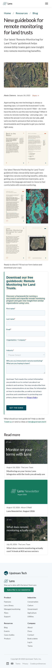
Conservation (33, 602)
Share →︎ (35, 95)
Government (33, 609)
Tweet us (8, 421)
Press (30, 631)
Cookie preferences (38, 664)
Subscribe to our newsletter (19, 590)
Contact (31, 635)
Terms (30, 646)
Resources (22, 13)
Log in (30, 642)
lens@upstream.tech (37, 421)
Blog (6, 627)
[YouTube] (12, 663)
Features (7, 602)
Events (7, 631)
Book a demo (33, 638)
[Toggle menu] (46, 3)
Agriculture (32, 613)
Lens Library (9, 605)
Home (7, 13)
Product (7, 638)
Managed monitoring (12, 609)
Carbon (30, 605)
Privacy (25, 664)
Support (7, 616)
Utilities (31, 616)
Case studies (9, 635)
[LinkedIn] (7, 663)
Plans (6, 613)
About (30, 627)
